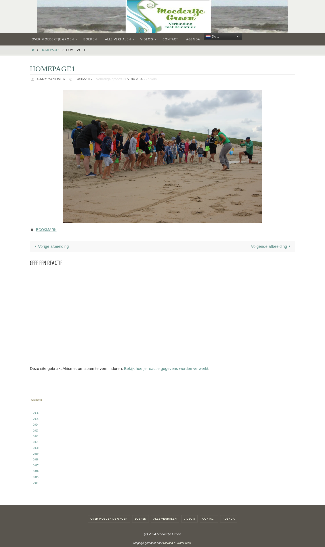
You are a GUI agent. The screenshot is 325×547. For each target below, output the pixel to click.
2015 (35, 477)
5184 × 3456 (137, 79)
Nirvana (168, 543)
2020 (35, 448)
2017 (35, 465)
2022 (35, 436)
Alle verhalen (165, 518)
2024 (35, 424)
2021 (35, 442)
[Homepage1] (162, 156)
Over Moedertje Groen (109, 518)
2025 (35, 418)
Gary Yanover (51, 79)
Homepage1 (50, 50)
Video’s (189, 518)
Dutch (216, 36)
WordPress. (184, 543)
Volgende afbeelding (269, 246)
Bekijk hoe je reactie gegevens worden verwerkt (166, 368)
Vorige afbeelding (53, 246)
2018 (35, 459)
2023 (35, 430)
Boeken (140, 518)
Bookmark (46, 230)
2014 (35, 483)
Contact (209, 518)
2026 (35, 413)
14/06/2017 (84, 79)
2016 (35, 471)
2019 (35, 453)
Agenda (229, 518)
